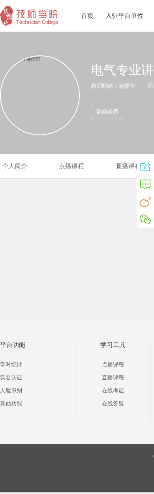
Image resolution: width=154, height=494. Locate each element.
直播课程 (128, 166)
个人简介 (14, 166)
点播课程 (71, 166)
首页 (87, 15)
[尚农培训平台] (29, 24)
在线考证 (113, 391)
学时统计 (11, 364)
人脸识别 (11, 391)
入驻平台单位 (124, 15)
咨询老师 (107, 112)
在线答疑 (113, 404)
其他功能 (11, 404)
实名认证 (11, 377)
